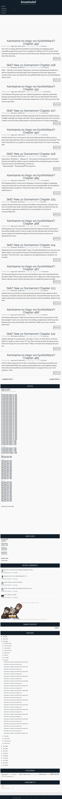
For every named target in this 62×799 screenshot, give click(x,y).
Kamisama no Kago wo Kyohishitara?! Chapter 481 (16, 714)
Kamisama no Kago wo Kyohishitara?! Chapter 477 (16, 733)
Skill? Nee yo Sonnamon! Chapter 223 (31, 288)
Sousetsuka (28, 2)
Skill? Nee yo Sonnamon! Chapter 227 (31, 110)
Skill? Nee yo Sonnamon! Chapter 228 (31, 65)
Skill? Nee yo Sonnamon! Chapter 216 (13, 721)
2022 (4, 748)
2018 (4, 758)
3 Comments (45, 67)
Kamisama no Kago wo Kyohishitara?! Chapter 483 (16, 704)
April (5, 736)
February (6, 741)
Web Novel (21, 46)
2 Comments (47, 92)
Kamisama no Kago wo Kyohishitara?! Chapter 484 (16, 700)
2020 (4, 753)
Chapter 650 (4, 554)
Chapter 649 (4, 553)
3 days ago (15, 572)
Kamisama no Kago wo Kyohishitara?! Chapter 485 (31, 356)
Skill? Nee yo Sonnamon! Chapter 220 (13, 702)
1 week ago (15, 585)
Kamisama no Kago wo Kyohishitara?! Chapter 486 (31, 311)
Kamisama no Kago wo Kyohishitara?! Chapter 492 (31, 42)
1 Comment (43, 46)
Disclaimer (46, 797)
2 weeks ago (15, 597)
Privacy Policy (39, 797)
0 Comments (45, 180)
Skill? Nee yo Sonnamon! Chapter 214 (13, 731)
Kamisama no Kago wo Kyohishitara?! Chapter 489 (31, 177)
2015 (4, 765)
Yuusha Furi (9, 776)
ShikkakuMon (43, 774)
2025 (4, 639)
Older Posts (54, 379)
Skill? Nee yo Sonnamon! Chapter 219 (13, 707)
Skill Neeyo (14, 67)
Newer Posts (7, 379)
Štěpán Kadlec (7, 588)
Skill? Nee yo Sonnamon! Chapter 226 (31, 153)
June (5, 657)
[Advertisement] (31, 27)
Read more (57, 58)
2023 (4, 746)
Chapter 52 (3, 540)
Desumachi (4, 774)
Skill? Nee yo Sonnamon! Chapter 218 (13, 712)
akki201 (6, 582)
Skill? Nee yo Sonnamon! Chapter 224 (31, 245)
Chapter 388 (4, 550)
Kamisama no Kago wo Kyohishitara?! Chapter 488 (31, 222)
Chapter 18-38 (4, 544)
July (5, 655)
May (5, 660)
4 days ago (15, 578)
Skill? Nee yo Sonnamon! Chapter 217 (13, 716)
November (7, 645)
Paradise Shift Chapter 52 (6, 578)
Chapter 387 (4, 549)
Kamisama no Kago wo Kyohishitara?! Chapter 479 (16, 723)
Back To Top (4, 796)
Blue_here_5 (7, 570)
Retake (35, 774)
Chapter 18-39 (4, 545)
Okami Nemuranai (24, 774)
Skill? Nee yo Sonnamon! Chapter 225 (31, 199)
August (6, 653)
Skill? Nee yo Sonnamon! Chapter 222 (31, 333)
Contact (33, 797)
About (29, 797)
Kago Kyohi (14, 46)
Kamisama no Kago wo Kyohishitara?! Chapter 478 (16, 728)
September (7, 650)
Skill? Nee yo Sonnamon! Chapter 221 (13, 697)
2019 (4, 755)
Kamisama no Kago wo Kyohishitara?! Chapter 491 (31, 88)
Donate (3, 13)
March (6, 738)
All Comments (6, 788)
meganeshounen (8, 576)
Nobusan (14, 774)
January (6, 743)
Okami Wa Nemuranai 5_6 (6, 572)
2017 (4, 760)
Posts (4, 786)
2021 (4, 751)
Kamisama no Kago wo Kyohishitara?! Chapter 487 (31, 268)
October (6, 648)
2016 (4, 762)
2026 (4, 636)
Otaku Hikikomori (8, 594)
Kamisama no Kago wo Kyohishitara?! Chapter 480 (16, 719)
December (6, 643)
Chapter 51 (3, 541)
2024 (4, 641)
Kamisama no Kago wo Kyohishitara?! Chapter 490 (31, 131)
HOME (3, 6)
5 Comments (45, 336)
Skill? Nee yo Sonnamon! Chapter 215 (13, 726)
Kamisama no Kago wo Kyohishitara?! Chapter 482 (16, 709)
